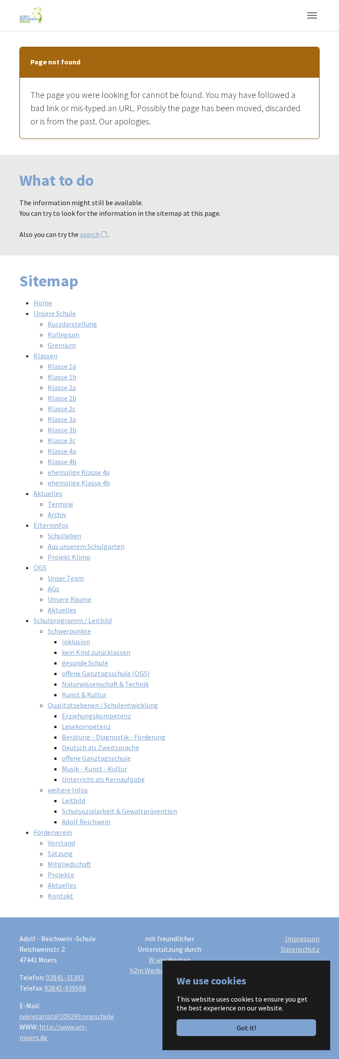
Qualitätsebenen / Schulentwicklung (103, 705)
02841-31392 (65, 977)
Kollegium (63, 334)
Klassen (45, 355)
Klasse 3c (61, 440)
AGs (53, 588)
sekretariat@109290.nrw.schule (66, 1016)
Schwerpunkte (69, 631)
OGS (40, 567)
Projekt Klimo (69, 556)
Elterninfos (51, 525)
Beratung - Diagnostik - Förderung (114, 736)
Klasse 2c (61, 408)
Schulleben (64, 535)
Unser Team (66, 578)
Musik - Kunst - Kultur (94, 768)
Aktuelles (48, 493)
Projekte (61, 874)
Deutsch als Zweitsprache (100, 747)
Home (43, 302)
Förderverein (53, 832)
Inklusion (76, 641)
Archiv (57, 514)
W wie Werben (170, 959)
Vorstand (61, 842)
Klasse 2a (62, 387)
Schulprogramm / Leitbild (73, 620)
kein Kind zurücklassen (96, 652)
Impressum (302, 938)
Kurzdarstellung (72, 323)
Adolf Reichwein (86, 821)
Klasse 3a (62, 419)
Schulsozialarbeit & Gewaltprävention (119, 811)
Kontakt (60, 895)
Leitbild (73, 800)
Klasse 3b (62, 429)
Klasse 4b (62, 461)
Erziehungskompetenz (96, 715)
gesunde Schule (85, 662)
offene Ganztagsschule (96, 758)
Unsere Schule (55, 313)
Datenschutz (300, 949)
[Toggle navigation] (312, 15)
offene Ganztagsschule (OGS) (106, 673)
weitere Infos (68, 789)
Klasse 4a (62, 451)
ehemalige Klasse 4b (79, 482)
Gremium (62, 345)
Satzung (60, 853)
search (90, 234)
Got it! (246, 1027)
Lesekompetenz (86, 726)
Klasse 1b (62, 376)
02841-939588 (65, 988)
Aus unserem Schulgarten (86, 546)
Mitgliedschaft (69, 864)
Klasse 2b (62, 398)
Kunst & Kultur (84, 694)
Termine (60, 503)
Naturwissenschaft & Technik (105, 684)
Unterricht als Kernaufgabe (103, 779)
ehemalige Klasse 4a (78, 472)
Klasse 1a (62, 366)
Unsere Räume (69, 599)
